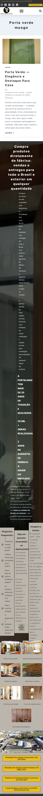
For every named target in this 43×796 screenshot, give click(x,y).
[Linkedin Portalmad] (17, 5)
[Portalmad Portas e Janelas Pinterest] (9, 5)
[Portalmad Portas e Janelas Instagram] (2, 5)
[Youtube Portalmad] (13, 5)
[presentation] (21, 51)
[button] (21, 11)
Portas (8, 67)
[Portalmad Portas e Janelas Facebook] (6, 5)
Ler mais (9, 133)
